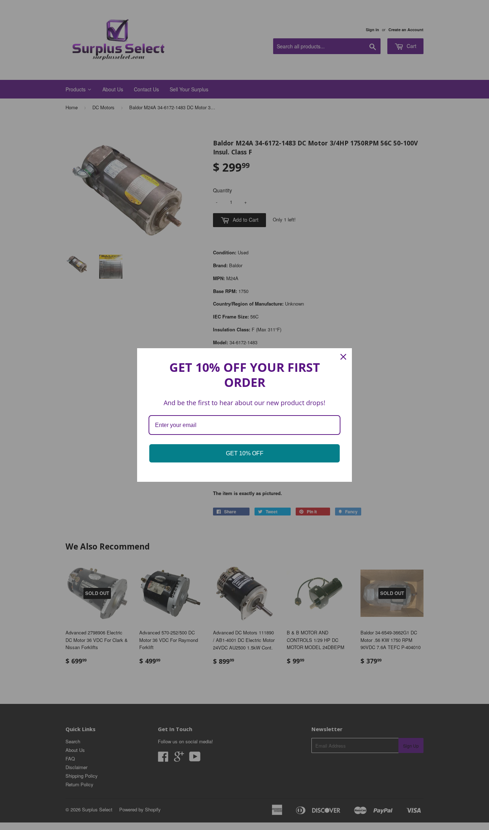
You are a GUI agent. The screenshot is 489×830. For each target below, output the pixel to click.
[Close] (343, 356)
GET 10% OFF (244, 453)
